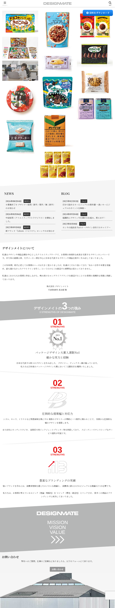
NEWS (27, 201)
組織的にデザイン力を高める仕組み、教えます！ (84, 217)
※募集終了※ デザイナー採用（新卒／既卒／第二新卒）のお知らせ (30, 206)
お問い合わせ (57, 569)
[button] (106, 435)
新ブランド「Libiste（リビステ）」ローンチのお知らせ (30, 230)
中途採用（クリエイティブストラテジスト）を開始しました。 (30, 219)
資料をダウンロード (99, 12)
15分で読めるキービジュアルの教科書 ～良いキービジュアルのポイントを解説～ (86, 206)
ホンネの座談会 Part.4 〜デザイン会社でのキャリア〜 (87, 227)
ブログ (83, 201)
